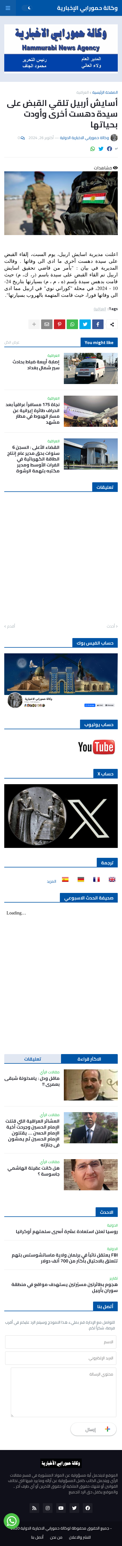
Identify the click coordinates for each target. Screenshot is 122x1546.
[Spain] (63, 881)
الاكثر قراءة (89, 1059)
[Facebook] (109, 149)
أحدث (111, 626)
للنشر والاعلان (80, 1537)
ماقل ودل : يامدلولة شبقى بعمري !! (32, 1081)
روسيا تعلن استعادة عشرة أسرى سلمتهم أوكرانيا (67, 1231)
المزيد (51, 881)
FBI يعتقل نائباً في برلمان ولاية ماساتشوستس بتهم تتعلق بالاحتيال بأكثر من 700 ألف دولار (65, 1258)
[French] (94, 881)
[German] (79, 881)
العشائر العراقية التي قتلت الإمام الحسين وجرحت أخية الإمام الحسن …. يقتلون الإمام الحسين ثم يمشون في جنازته (32, 1133)
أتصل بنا (37, 1537)
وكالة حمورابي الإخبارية (87, 8)
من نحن (56, 1537)
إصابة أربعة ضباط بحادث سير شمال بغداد (36, 365)
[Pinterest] (59, 324)
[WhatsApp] (93, 149)
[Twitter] (101, 149)
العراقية (82, 92)
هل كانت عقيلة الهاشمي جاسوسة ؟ (33, 1171)
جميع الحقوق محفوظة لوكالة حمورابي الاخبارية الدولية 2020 (59, 1528)
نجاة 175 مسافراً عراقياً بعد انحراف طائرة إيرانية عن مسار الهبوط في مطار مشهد (33, 413)
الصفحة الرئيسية (105, 92)
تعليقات (32, 1059)
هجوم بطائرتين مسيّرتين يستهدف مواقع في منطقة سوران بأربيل (64, 1287)
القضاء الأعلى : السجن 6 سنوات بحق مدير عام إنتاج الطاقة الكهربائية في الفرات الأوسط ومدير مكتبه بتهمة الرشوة (33, 459)
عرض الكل (12, 342)
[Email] (46, 324)
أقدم (11, 626)
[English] (110, 881)
